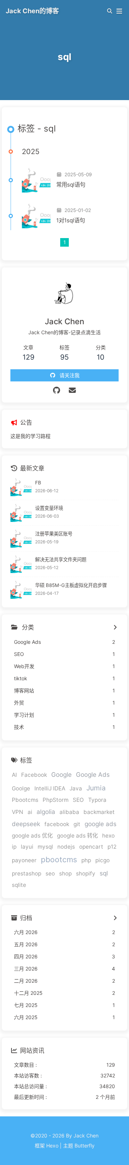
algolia (46, 811)
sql (104, 873)
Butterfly (85, 1145)
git (76, 824)
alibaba (69, 812)
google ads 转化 (77, 835)
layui (27, 846)
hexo (108, 835)
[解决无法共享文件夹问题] (21, 564)
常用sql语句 (70, 184)
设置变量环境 (49, 508)
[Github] (56, 390)
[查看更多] (115, 628)
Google (61, 774)
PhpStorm (55, 799)
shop (65, 873)
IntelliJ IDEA (49, 788)
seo (50, 873)
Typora (97, 799)
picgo (102, 860)
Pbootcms (25, 799)
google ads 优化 (32, 835)
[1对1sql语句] (36, 216)
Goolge (21, 788)
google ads (100, 824)
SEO (78, 799)
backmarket (99, 812)
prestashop (26, 873)
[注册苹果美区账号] (21, 538)
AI (14, 774)
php (86, 860)
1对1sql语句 (70, 220)
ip (14, 846)
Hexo (52, 1145)
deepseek (26, 824)
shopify (85, 873)
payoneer (24, 860)
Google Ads (93, 774)
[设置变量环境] (21, 512)
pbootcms (59, 859)
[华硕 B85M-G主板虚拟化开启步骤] (21, 589)
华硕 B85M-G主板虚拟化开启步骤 (71, 585)
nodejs (66, 846)
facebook (56, 824)
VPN (17, 812)
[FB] (21, 487)
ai (30, 812)
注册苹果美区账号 (53, 534)
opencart (91, 846)
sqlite (19, 885)
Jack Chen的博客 (32, 11)
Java (76, 788)
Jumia (96, 788)
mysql (45, 846)
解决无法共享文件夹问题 (60, 559)
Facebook (34, 774)
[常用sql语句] (36, 180)
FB (38, 482)
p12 (112, 846)
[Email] (72, 390)
